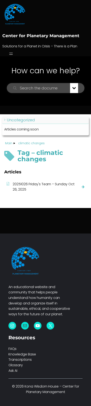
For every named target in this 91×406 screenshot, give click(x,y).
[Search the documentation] (15, 88)
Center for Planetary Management (40, 35)
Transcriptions (20, 359)
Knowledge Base (22, 354)
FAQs (12, 348)
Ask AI (12, 370)
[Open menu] (11, 53)
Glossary (15, 365)
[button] (45, 120)
